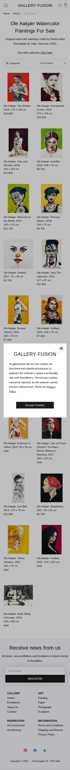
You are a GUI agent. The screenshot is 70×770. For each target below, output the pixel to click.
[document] (35, 385)
